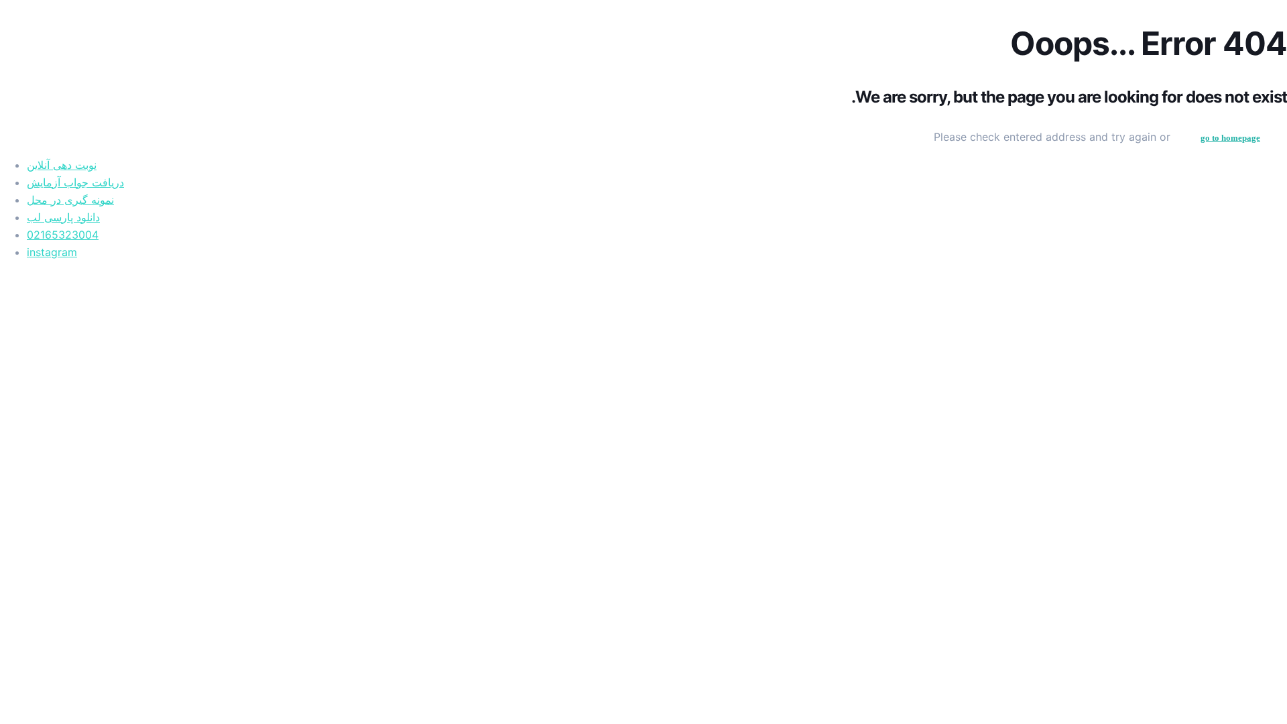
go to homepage (1230, 138)
